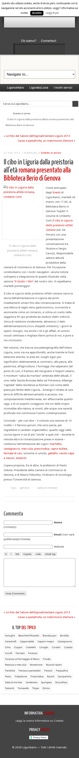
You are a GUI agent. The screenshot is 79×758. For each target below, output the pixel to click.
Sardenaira (31, 682)
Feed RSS (39, 49)
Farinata (20, 653)
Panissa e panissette (30, 670)
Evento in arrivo (21, 113)
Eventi (56, 192)
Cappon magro (45, 641)
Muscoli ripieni (54, 664)
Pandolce (10, 670)
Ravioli (50, 676)
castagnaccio (12, 448)
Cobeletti (31, 647)
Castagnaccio (65, 641)
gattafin (53, 453)
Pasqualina (62, 670)
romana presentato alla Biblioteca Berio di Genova (38, 170)
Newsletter (49, 49)
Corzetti (56, 647)
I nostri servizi (63, 87)
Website (59, 546)
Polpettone (21, 676)
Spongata (46, 682)
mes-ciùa (27, 448)
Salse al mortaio (13, 682)
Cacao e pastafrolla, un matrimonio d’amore (45, 140)
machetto (56, 444)
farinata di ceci (13, 453)
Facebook (20, 49)
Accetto (37, 12)
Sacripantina (64, 676)
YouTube (59, 49)
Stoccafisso (61, 682)
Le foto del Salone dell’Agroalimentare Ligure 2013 (38, 136)
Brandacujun (50, 635)
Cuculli (8, 653)
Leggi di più (52, 12)
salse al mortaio (47, 487)
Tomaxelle (23, 688)
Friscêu (47, 659)
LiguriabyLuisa (38, 87)
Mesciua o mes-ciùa (15, 664)
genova (24, 487)
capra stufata (59, 448)
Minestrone (36, 664)
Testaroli (9, 688)
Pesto (8, 676)
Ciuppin (18, 647)
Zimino (46, 688)
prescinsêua (41, 448)
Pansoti (48, 670)
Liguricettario (15, 87)
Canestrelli (10, 641)
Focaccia (32, 653)
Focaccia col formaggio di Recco (22, 659)
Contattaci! (48, 41)
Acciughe (10, 635)
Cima (7, 647)
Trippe (35, 688)
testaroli (21, 458)
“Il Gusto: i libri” (24, 281)
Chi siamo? (28, 41)
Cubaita (68, 647)
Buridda (64, 635)
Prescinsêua (37, 676)
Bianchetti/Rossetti (28, 635)
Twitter (29, 49)
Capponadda (27, 641)
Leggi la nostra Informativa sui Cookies (40, 720)
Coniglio (43, 647)
